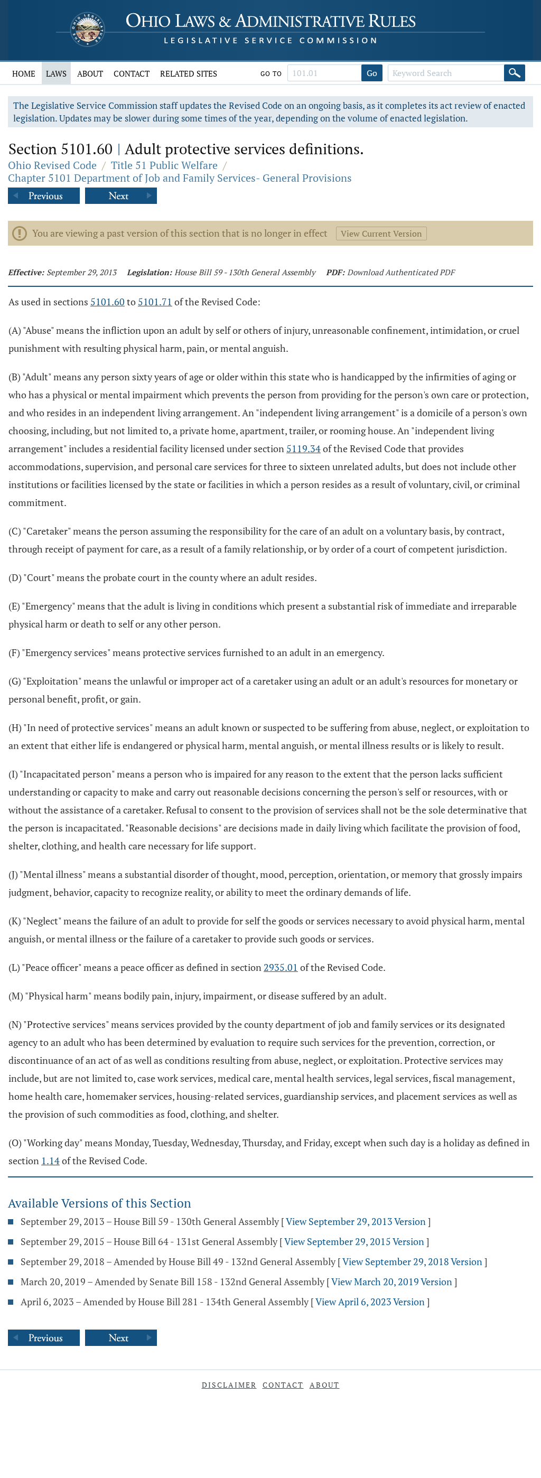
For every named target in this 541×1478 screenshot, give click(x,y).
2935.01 (281, 967)
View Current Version (381, 233)
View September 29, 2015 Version (354, 1241)
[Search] (514, 72)
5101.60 (107, 301)
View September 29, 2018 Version (412, 1261)
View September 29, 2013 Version (356, 1221)
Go (372, 73)
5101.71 (155, 301)
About (90, 73)
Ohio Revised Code (52, 165)
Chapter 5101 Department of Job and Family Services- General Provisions (180, 178)
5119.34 (303, 448)
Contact (132, 73)
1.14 (50, 1160)
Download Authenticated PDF (400, 272)
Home (23, 73)
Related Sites (188, 73)
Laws (56, 73)
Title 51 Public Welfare (164, 165)
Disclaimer (229, 1385)
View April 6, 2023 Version (370, 1301)
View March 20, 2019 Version (391, 1281)
